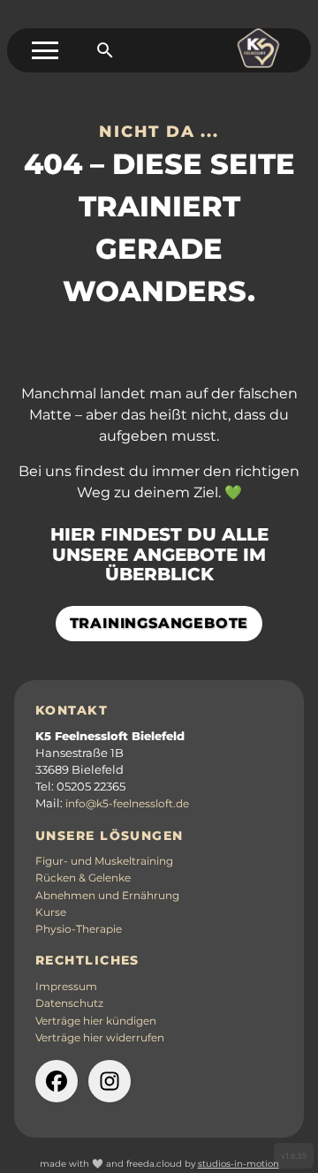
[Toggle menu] (45, 50)
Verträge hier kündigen (95, 1021)
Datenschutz (69, 1003)
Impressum (66, 986)
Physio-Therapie (78, 929)
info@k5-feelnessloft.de (127, 804)
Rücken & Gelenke (83, 878)
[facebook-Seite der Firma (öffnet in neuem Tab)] (56, 1081)
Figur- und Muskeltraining (104, 861)
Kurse (50, 912)
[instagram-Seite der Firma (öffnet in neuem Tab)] (109, 1081)
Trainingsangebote (159, 623)
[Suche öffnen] (105, 50)
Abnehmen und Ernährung (107, 895)
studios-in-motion (238, 1163)
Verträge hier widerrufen (99, 1038)
